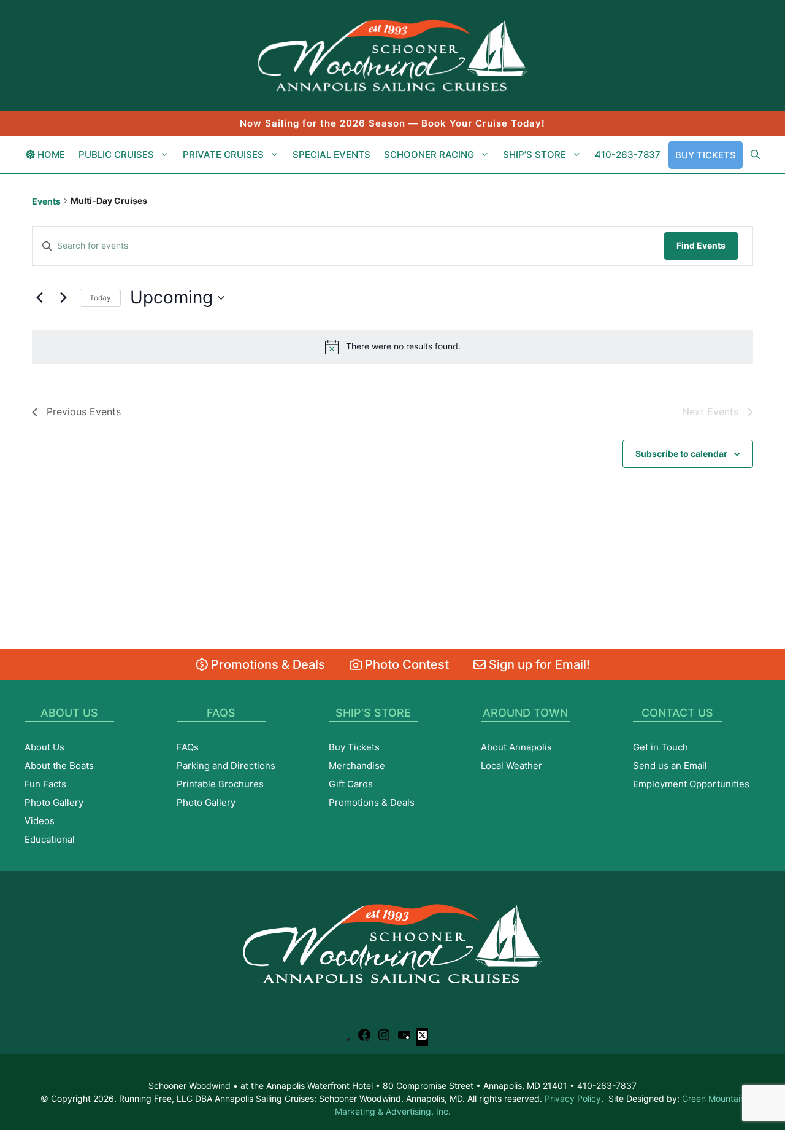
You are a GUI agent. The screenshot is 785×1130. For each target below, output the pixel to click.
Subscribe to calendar (681, 453)
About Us (44, 747)
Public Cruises (116, 154)
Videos (40, 821)
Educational (50, 839)
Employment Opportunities (691, 784)
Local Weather (511, 765)
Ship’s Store (534, 154)
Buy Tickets (705, 155)
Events (46, 201)
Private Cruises (223, 154)
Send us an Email (670, 765)
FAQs (188, 747)
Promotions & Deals (266, 664)
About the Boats (59, 765)
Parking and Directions (226, 765)
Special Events (331, 154)
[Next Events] (63, 297)
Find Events (701, 245)
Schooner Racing (429, 154)
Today (100, 297)
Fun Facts (45, 784)
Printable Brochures (220, 784)
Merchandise (357, 765)
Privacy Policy (573, 1098)
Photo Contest (405, 664)
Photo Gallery (54, 802)
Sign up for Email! (538, 664)
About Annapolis (516, 747)
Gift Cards (351, 784)
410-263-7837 (628, 154)
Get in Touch (660, 747)
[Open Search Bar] (755, 154)
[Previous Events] (39, 297)
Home (50, 154)
